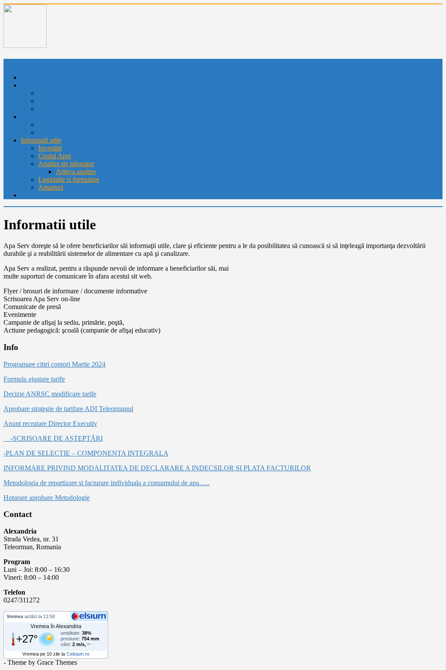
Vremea (15, 616)
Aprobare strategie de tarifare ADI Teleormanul (68, 408)
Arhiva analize (76, 171)
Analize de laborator (66, 163)
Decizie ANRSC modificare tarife (49, 394)
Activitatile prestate (64, 124)
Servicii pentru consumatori (76, 132)
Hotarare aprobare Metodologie (46, 497)
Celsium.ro (78, 653)
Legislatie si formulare (68, 179)
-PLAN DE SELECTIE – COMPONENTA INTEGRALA (86, 453)
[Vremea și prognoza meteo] (90, 616)
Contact (31, 195)
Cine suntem (38, 85)
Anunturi (50, 187)
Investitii (50, 148)
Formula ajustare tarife (34, 379)
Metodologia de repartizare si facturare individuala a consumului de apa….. (106, 482)
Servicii (31, 116)
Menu (11, 62)
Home (29, 77)
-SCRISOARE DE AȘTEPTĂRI (53, 438)
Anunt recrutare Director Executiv (50, 423)
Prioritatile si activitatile (70, 108)
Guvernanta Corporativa (71, 93)
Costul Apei (54, 156)
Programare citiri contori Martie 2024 (54, 364)
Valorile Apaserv (61, 101)
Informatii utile (41, 140)
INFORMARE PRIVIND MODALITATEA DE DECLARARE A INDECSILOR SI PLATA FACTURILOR (157, 468)
